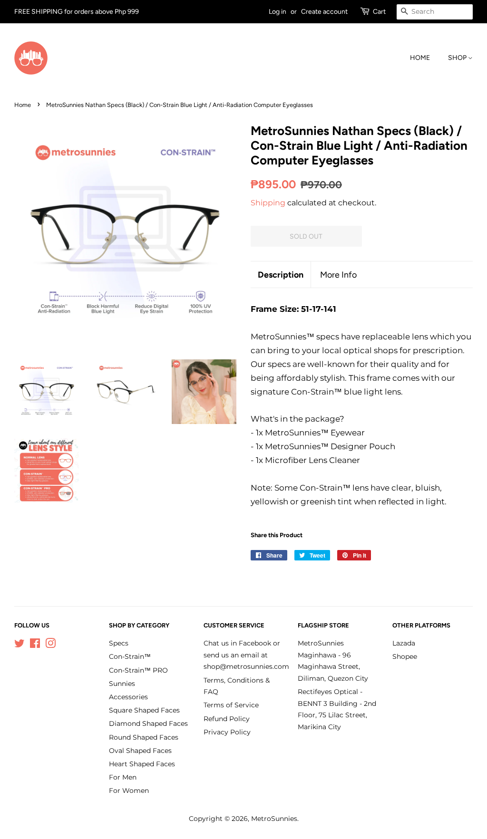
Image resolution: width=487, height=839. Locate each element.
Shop (458, 58)
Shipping (268, 202)
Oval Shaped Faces (140, 750)
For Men (122, 777)
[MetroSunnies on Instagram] (50, 645)
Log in (277, 12)
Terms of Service (231, 705)
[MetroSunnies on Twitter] (19, 645)
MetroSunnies (274, 818)
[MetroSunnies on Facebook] (34, 645)
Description (280, 275)
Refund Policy (227, 718)
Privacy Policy (227, 732)
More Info (338, 275)
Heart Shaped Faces (142, 764)
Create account (324, 12)
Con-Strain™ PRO (138, 670)
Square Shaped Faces (144, 710)
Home (420, 58)
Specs (118, 643)
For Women (129, 790)
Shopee (404, 656)
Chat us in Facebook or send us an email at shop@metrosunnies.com (246, 655)
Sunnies (122, 683)
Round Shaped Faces (143, 737)
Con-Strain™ (130, 656)
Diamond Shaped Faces (148, 723)
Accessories (128, 697)
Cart (379, 12)
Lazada (403, 643)
